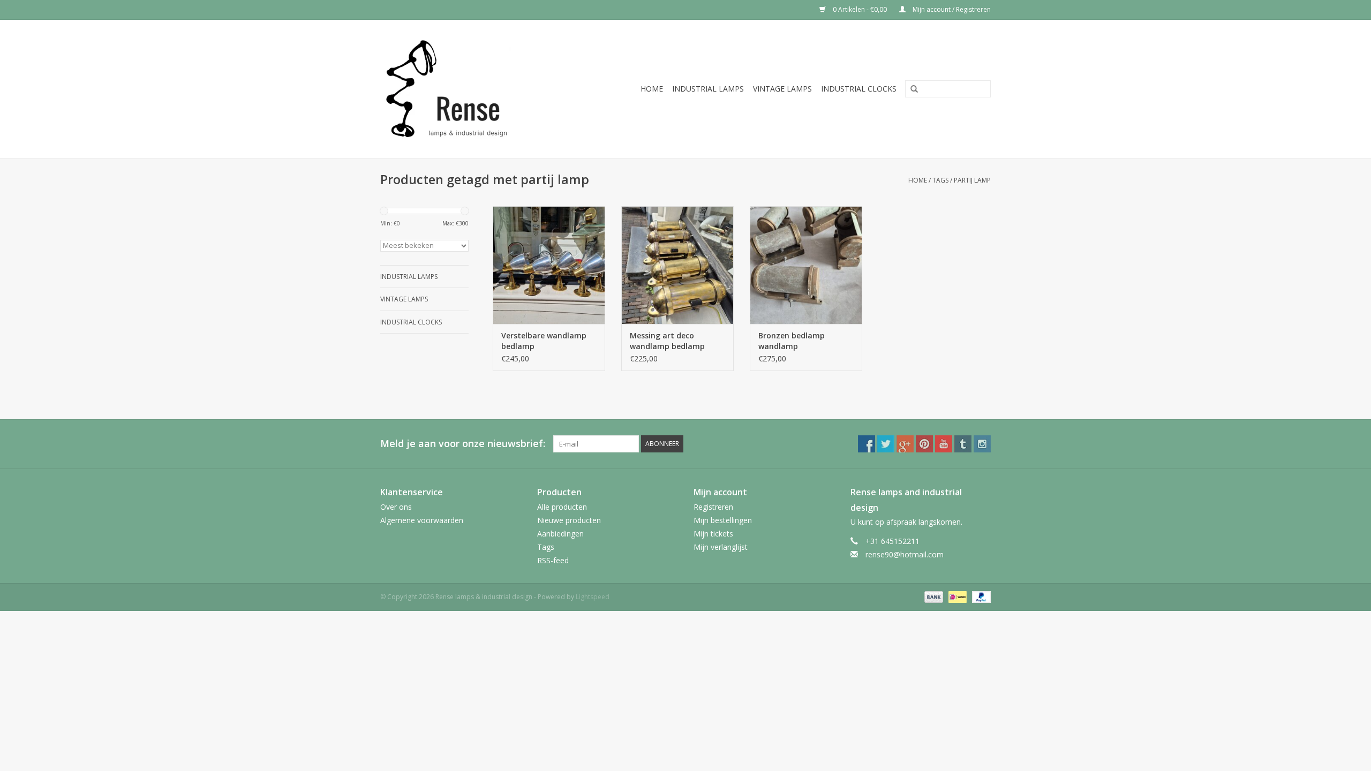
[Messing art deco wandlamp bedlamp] (677, 265)
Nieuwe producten (569, 520)
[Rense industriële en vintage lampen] (463, 89)
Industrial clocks (859, 89)
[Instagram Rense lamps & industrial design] (982, 443)
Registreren (713, 507)
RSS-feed (553, 560)
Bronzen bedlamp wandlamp (791, 340)
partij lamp (972, 180)
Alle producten (562, 507)
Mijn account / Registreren (951, 9)
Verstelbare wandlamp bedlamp (543, 340)
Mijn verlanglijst (721, 547)
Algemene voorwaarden (421, 520)
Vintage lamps (782, 89)
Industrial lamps (708, 89)
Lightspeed (592, 596)
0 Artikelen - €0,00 (859, 9)
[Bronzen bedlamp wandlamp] (806, 265)
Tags (940, 180)
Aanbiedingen (560, 533)
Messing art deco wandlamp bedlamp (667, 340)
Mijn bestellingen (723, 520)
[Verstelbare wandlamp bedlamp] (549, 265)
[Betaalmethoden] (933, 596)
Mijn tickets (713, 533)
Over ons (396, 507)
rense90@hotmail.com (904, 554)
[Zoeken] (910, 89)
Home (652, 89)
